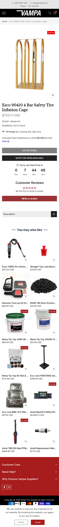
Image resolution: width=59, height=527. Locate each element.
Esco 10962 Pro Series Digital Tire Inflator (23, 266)
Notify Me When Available (29, 158)
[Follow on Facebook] (4, 487)
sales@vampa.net (40, 3)
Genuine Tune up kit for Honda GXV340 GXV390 (27, 303)
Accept (37, 522)
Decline (21, 522)
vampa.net (15, 121)
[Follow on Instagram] (9, 487)
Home (4, 21)
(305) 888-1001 (20, 3)
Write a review (29, 198)
